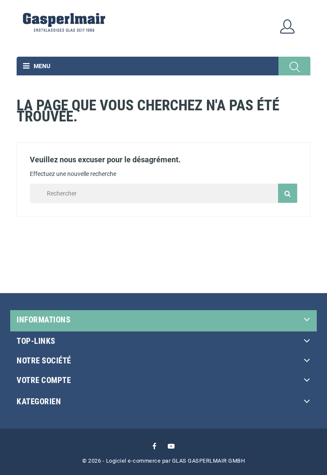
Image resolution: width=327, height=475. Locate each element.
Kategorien (39, 401)
